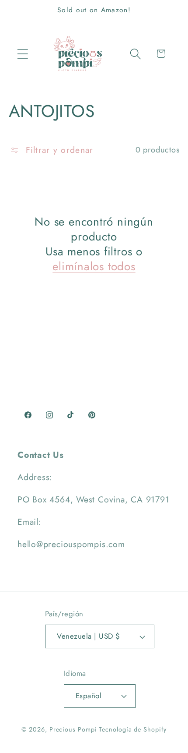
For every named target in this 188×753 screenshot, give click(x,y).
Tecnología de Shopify (132, 729)
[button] (22, 53)
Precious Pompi (73, 729)
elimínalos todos (93, 266)
